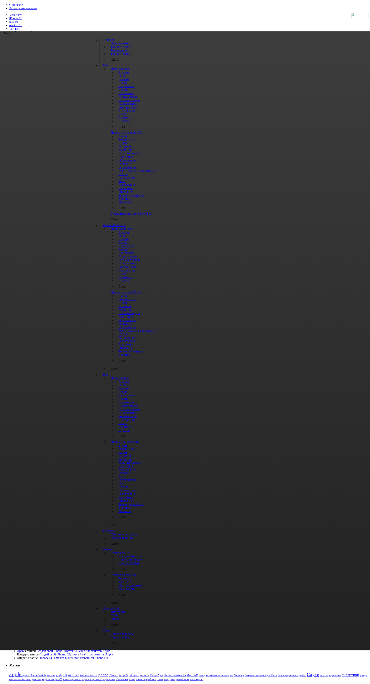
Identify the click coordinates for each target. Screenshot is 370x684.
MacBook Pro (179, 675)
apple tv (25, 675)
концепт (67, 679)
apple (15, 674)
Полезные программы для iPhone (261, 675)
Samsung (239, 675)
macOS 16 (15, 25)
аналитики (350, 675)
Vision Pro (15, 14)
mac (161, 675)
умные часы (182, 679)
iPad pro (93, 675)
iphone (103, 675)
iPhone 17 (15, 18)
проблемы (151, 679)
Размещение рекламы (23, 8)
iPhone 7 (154, 675)
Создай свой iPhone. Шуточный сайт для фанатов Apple (73, 651)
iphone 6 (134, 675)
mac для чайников (209, 675)
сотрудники (169, 679)
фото (200, 679)
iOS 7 (70, 675)
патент (132, 679)
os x (231, 675)
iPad (76, 675)
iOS (65, 675)
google (59, 675)
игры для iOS (55, 679)
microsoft (224, 675)
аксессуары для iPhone (330, 675)
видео (45, 679)
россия (160, 679)
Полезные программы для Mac (292, 675)
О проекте (16, 4)
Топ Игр (14, 28)
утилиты (194, 679)
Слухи (313, 674)
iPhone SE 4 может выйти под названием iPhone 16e (74, 657)
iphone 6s (144, 675)
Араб (20, 651)
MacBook (168, 675)
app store (51, 675)
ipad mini (84, 675)
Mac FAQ (192, 675)
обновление (122, 679)
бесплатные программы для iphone (25, 679)
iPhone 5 (113, 675)
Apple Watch (38, 675)
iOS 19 (13, 21)
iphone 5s (123, 675)
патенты (140, 679)
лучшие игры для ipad (81, 679)
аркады (363, 675)
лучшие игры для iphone (103, 679)
